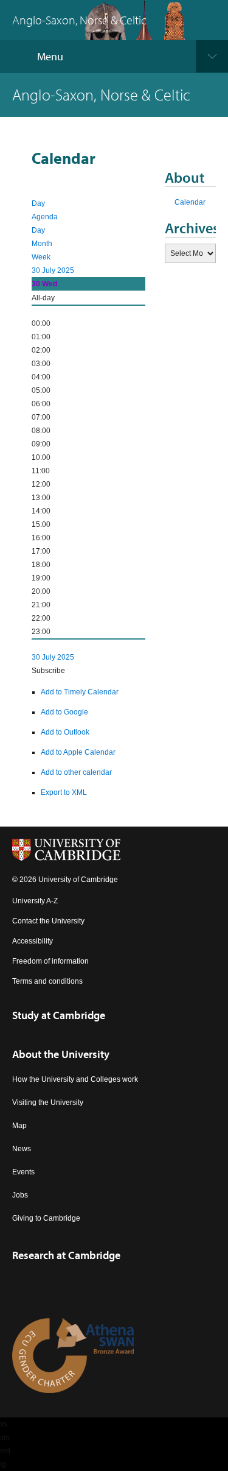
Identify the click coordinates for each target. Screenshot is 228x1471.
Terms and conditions (47, 981)
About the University (60, 1054)
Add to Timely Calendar (80, 692)
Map (19, 1125)
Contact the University (48, 921)
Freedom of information (50, 961)
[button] (48, 670)
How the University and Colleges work (75, 1079)
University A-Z (35, 901)
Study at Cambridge (58, 1015)
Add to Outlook (65, 732)
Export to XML (64, 792)
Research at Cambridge (66, 1255)
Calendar (190, 202)
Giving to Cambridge (46, 1218)
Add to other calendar (76, 772)
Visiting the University (47, 1102)
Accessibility (32, 941)
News (21, 1149)
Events (23, 1172)
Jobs (20, 1195)
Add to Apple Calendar (78, 752)
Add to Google (64, 712)
